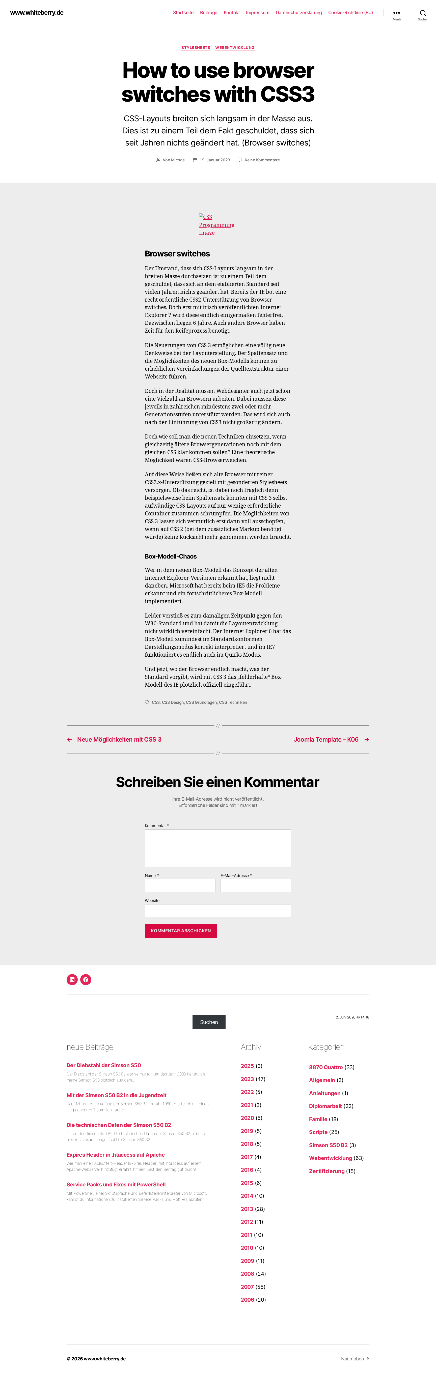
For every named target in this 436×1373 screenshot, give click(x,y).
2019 (247, 1131)
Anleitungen (324, 1093)
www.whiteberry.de (36, 13)
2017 (247, 1157)
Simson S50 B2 (328, 1145)
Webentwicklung (235, 47)
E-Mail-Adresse (236, 875)
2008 (247, 1274)
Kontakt (232, 12)
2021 (247, 1105)
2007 (247, 1287)
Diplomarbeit (325, 1106)
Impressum (257, 12)
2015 (247, 1183)
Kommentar (157, 826)
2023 (247, 1079)
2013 (247, 1209)
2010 (247, 1248)
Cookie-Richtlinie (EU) (350, 12)
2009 (247, 1261)
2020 (247, 1118)
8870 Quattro (326, 1067)
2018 (247, 1144)
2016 (247, 1170)
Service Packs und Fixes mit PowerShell (116, 1184)
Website (152, 900)
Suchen (209, 1022)
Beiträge (208, 12)
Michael (178, 159)
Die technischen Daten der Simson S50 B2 (119, 1125)
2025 (247, 1066)
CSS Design (173, 702)
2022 (247, 1092)
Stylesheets (195, 47)
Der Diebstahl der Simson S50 (104, 1065)
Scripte (318, 1132)
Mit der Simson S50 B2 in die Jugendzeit (117, 1095)
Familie (318, 1119)
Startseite (183, 12)
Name (152, 875)
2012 (247, 1222)
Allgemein (322, 1080)
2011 (246, 1235)
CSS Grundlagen (201, 702)
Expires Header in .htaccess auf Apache (116, 1155)
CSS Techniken (233, 702)
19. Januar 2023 (215, 159)
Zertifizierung (326, 1171)
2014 (247, 1196)
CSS (156, 702)
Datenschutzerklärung (299, 12)
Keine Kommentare (262, 159)
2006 (247, 1300)
